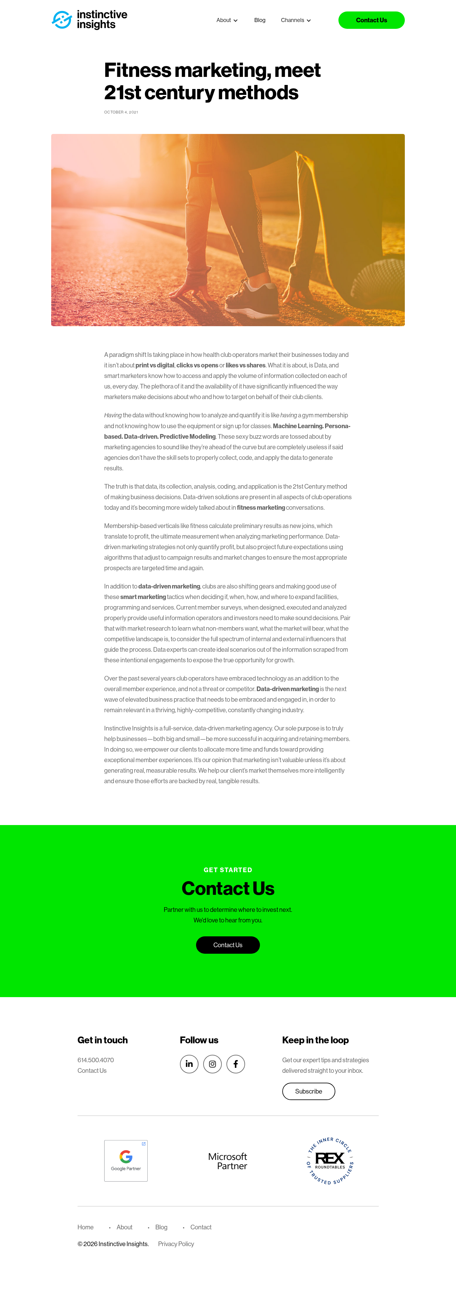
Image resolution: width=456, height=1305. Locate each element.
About (124, 1227)
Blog (260, 20)
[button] (228, 20)
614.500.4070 (96, 1060)
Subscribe (308, 1091)
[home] (90, 20)
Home (86, 1227)
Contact (201, 1227)
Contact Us (92, 1070)
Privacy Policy (176, 1244)
